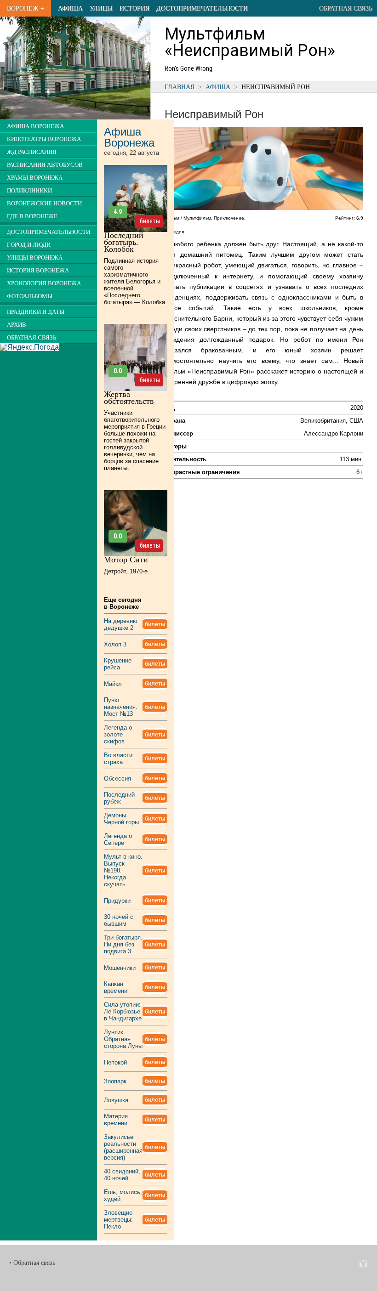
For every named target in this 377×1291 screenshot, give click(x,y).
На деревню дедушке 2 (120, 624)
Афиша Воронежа (35, 126)
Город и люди (29, 245)
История (134, 8)
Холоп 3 (115, 644)
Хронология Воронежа (44, 283)
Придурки (117, 900)
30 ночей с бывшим (118, 920)
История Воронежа (38, 270)
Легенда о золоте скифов (118, 734)
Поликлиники (29, 190)
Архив (16, 325)
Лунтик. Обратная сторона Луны (123, 1039)
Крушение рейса (117, 664)
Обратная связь (345, 8)
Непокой (115, 1062)
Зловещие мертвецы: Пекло (118, 1219)
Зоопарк (115, 1081)
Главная (179, 87)
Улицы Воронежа (35, 258)
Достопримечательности (202, 8)
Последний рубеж (119, 798)
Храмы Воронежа (35, 178)
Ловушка (116, 1100)
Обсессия (117, 778)
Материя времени (116, 1120)
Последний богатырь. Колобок (123, 242)
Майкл (113, 683)
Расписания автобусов (45, 165)
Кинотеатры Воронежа (44, 139)
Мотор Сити (126, 559)
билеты (150, 221)
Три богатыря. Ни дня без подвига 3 (123, 944)
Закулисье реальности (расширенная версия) (123, 1147)
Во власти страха (118, 758)
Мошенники (120, 967)
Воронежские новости (44, 203)
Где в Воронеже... (34, 216)
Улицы (101, 8)
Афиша (70, 8)
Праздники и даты (35, 312)
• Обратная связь (32, 1262)
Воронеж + (25, 8)
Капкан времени (115, 987)
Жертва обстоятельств (129, 398)
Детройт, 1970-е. (126, 571)
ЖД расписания (32, 152)
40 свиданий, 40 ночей (122, 1175)
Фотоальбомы (29, 296)
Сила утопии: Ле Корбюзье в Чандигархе (123, 1011)
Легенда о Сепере (118, 839)
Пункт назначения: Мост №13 (120, 706)
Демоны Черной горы (121, 819)
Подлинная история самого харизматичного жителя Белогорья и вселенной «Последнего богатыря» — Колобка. (135, 281)
